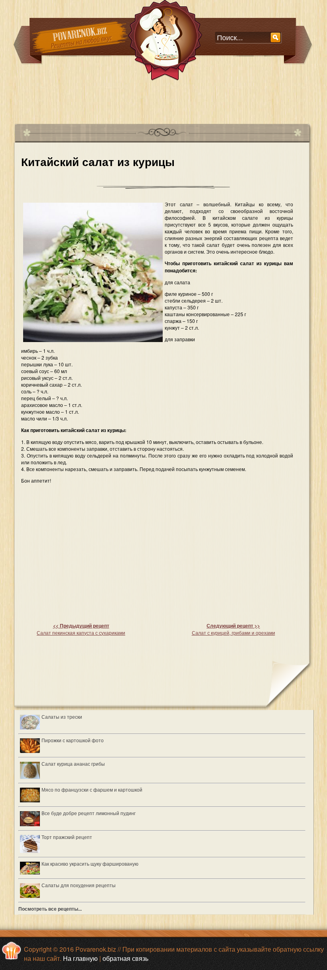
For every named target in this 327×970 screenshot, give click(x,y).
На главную (80, 958)
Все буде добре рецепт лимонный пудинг (88, 813)
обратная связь (125, 958)
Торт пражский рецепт (66, 836)
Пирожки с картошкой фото (72, 740)
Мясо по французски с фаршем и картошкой (91, 789)
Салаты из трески (61, 716)
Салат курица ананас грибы (73, 763)
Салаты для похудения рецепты (78, 885)
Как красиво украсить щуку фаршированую (89, 863)
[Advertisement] (159, 99)
